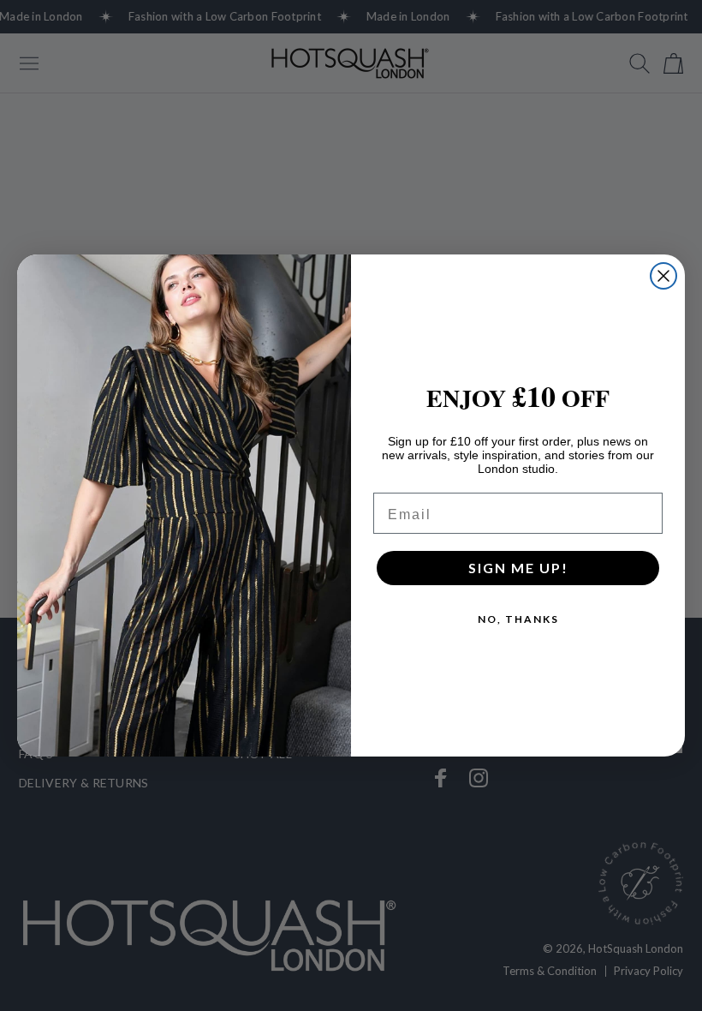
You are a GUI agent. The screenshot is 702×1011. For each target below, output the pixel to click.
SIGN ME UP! (518, 567)
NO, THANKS (518, 619)
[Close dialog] (663, 276)
